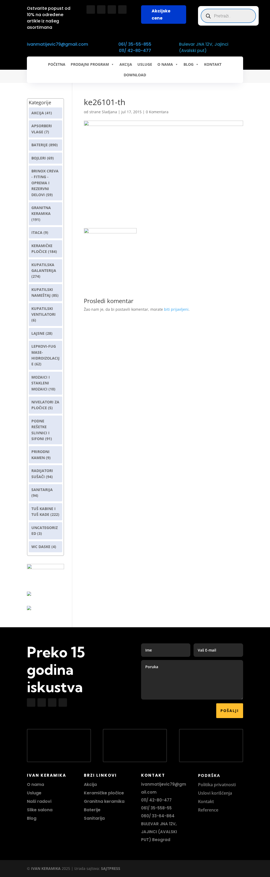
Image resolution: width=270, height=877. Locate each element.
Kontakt (206, 801)
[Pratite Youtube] (112, 9)
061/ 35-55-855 (134, 44)
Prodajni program (90, 64)
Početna (56, 64)
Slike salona (39, 810)
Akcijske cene (161, 14)
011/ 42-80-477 (135, 51)
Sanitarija (42, 489)
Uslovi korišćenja (215, 793)
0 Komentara (157, 111)
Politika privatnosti (217, 785)
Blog (31, 818)
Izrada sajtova (86, 868)
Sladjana (109, 111)
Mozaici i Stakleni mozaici (40, 383)
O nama (35, 784)
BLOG (189, 64)
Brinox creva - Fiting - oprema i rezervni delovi (45, 182)
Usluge (144, 64)
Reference (208, 810)
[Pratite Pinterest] (122, 9)
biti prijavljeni (176, 309)
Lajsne (38, 333)
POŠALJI (229, 710)
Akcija (37, 112)
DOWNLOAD (135, 74)
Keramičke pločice (104, 793)
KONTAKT (212, 64)
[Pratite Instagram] (101, 9)
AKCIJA (125, 64)
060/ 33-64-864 (158, 816)
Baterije (39, 144)
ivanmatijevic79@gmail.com (57, 44)
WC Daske (40, 546)
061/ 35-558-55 (156, 808)
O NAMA (165, 64)
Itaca (36, 232)
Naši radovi (39, 801)
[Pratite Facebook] (90, 9)
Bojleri (38, 158)
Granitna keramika (104, 801)
